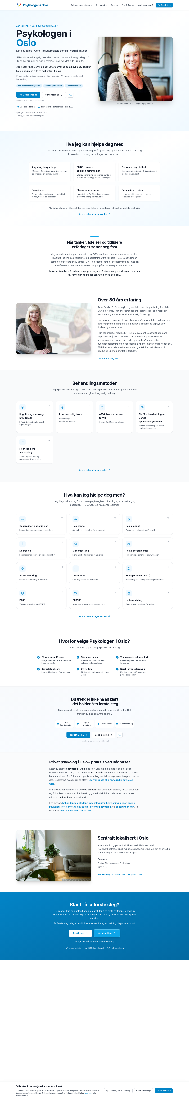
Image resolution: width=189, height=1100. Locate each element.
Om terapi (100, 5)
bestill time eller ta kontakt (75, 810)
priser (123, 803)
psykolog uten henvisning (104, 803)
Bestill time (166, 5)
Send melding (52, 94)
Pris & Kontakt (128, 5)
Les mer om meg (106, 358)
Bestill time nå (30, 94)
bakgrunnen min (125, 806)
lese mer (88, 1093)
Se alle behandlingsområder (93, 214)
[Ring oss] (70, 95)
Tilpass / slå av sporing (119, 1091)
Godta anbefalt (164, 1091)
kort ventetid (68, 806)
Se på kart (133, 874)
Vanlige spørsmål (146, 5)
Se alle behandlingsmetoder (93, 470)
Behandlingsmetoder (80, 5)
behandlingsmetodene (75, 803)
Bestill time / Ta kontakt (109, 874)
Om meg (114, 5)
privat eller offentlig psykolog (94, 806)
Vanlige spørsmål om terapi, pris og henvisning (94, 941)
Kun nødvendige (143, 1091)
